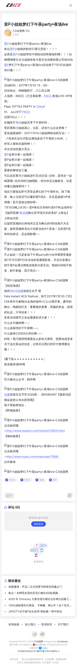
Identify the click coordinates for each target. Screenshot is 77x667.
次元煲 (55, 662)
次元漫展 (46, 662)
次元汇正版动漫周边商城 (29, 662)
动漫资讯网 (61, 659)
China (40, 106)
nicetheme (62, 641)
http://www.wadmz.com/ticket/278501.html (35, 431)
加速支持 (34, 648)
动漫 (25, 213)
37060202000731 (27, 651)
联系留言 (46, 624)
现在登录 (38, 523)
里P (6, 43)
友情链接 (13, 624)
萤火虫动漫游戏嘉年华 (32, 659)
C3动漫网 (38, 641)
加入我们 (30, 624)
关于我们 (63, 624)
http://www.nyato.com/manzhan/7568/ (32, 456)
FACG (47, 96)
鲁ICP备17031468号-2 (20, 644)
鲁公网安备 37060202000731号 (51, 644)
